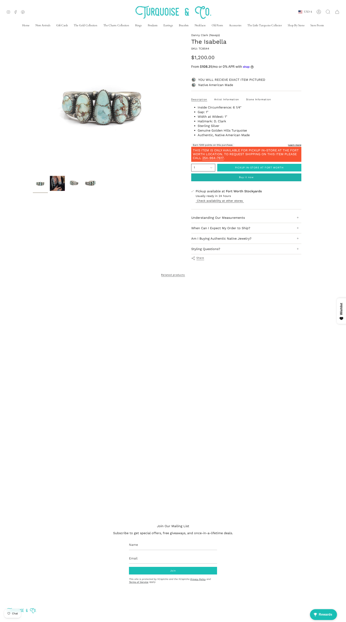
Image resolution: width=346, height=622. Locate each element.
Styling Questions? (205, 249)
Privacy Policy (198, 579)
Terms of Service (138, 582)
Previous (33, 104)
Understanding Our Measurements (218, 218)
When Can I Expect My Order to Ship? (220, 228)
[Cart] (337, 11)
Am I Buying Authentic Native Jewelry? (221, 238)
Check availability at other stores (220, 200)
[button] (168, 26)
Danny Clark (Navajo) (205, 35)
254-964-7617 (213, 158)
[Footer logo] (21, 610)
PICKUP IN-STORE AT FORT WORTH (259, 167)
